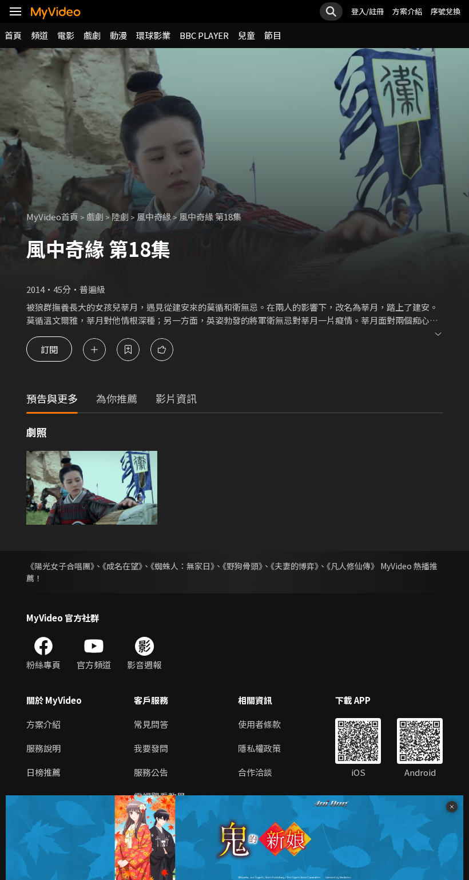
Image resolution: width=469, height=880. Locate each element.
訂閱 (49, 349)
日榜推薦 (43, 772)
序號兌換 (445, 11)
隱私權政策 (259, 748)
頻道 (39, 35)
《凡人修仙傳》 (353, 566)
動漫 (118, 35)
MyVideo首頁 (52, 217)
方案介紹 (407, 11)
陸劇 (120, 217)
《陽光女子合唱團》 (60, 566)
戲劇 (92, 35)
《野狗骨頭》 (242, 566)
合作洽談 (255, 772)
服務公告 (151, 772)
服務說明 (43, 748)
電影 (65, 35)
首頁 (13, 35)
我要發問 (151, 748)
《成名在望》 (122, 566)
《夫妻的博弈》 (295, 566)
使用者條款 (259, 724)
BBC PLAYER (204, 35)
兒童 (246, 35)
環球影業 (153, 35)
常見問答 (151, 724)
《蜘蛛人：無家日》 (182, 566)
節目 (272, 35)
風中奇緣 (154, 217)
